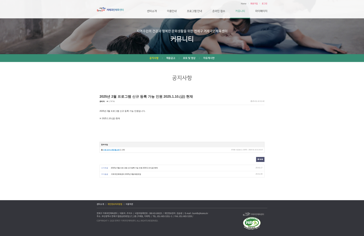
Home (243, 3)
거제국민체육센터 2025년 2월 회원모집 (126, 174)
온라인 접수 (218, 11)
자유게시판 (209, 58)
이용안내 (172, 11)
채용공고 (170, 58)
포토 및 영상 (189, 58)
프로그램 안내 (194, 11)
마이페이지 (261, 11)
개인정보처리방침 (114, 204)
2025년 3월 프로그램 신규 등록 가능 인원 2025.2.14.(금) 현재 (134, 168)
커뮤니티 (240, 11)
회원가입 (254, 3)
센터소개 (152, 11)
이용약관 (129, 204)
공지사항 (154, 58)
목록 (261, 159)
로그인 (264, 3)
